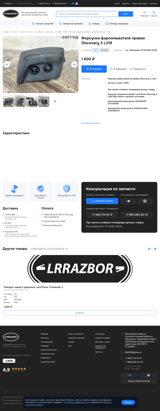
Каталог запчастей (44, 23)
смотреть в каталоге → (49, 249)
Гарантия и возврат (103, 338)
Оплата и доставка (139, 4)
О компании (100, 334)
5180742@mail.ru (133, 352)
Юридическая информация (100, 347)
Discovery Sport (47, 342)
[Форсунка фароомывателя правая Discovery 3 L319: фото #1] (41, 64)
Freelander (45, 346)
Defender (44, 334)
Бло (70, 346)
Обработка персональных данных (14, 403)
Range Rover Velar (48, 354)
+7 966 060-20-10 (136, 214)
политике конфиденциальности (78, 402)
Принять (128, 402)
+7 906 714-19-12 (102, 214)
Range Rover (46, 358)
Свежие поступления (73, 23)
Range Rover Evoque (49, 350)
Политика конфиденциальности (13, 400)
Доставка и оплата (102, 342)
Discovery (44, 338)
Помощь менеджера (118, 23)
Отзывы (96, 23)
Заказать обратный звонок (139, 381)
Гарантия (125, 4)
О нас (117, 4)
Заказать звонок (104, 201)
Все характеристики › (91, 123)
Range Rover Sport (48, 362)
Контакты (153, 4)
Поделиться (140, 69)
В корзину (80, 313)
